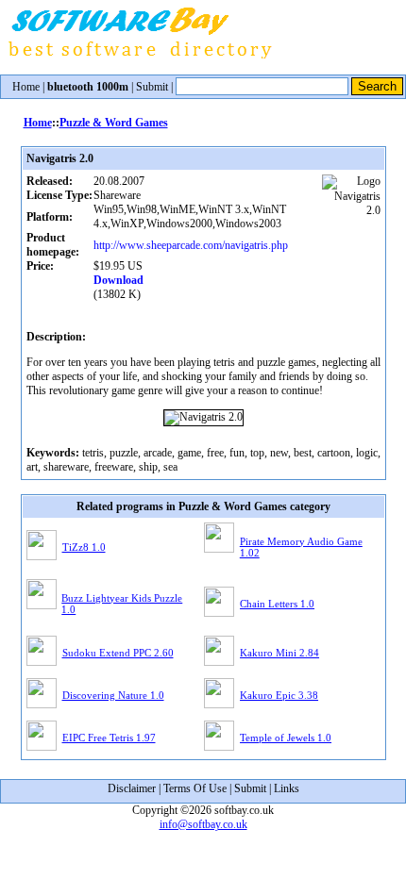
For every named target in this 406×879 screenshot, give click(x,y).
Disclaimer (132, 788)
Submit (152, 86)
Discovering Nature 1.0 (113, 695)
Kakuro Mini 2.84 (279, 652)
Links (286, 788)
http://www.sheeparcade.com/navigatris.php (190, 245)
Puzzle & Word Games (113, 122)
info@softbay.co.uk (203, 824)
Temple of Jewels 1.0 (285, 737)
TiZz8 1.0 (84, 547)
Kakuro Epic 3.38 (279, 695)
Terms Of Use (195, 788)
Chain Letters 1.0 (277, 603)
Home (26, 86)
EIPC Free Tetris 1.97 (109, 737)
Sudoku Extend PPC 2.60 (118, 652)
